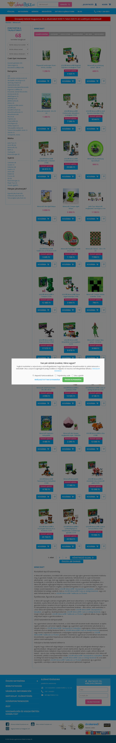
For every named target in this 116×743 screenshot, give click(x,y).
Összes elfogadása (73, 380)
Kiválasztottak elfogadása (47, 380)
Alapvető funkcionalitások (44, 375)
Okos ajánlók (78, 375)
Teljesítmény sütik (63, 375)
